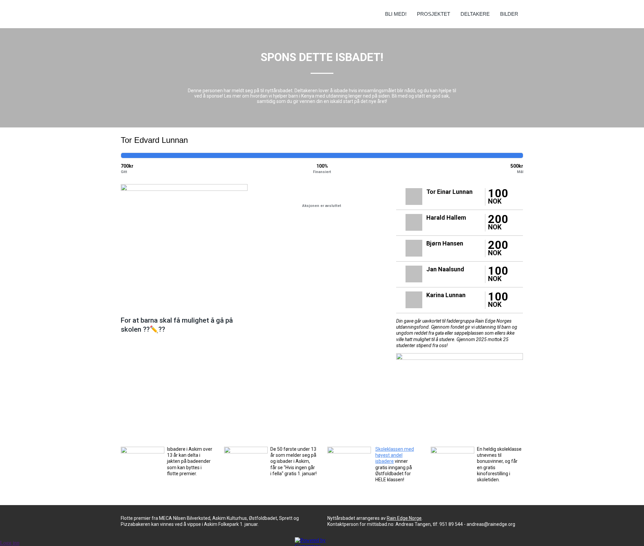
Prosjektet (433, 14)
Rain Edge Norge (404, 518)
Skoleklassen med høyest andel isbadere (394, 455)
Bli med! (396, 14)
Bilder (509, 14)
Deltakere (475, 14)
